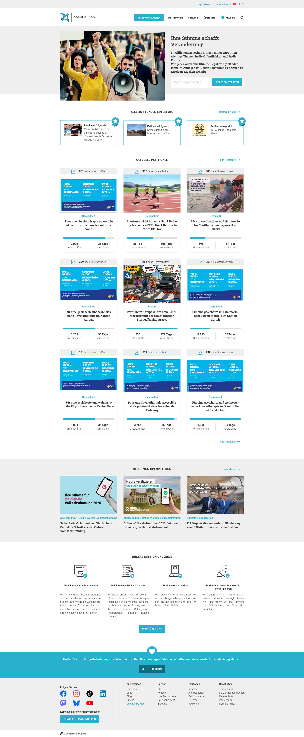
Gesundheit (88, 216)
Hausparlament (166, 700)
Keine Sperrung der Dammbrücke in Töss (159, 130)
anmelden (222, 4)
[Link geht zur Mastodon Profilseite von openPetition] (63, 702)
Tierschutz (215, 216)
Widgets (162, 692)
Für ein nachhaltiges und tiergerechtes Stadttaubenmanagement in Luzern (215, 225)
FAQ (160, 689)
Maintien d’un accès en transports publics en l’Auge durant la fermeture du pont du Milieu (98, 133)
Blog (129, 696)
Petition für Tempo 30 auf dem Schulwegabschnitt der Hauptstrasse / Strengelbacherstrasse (152, 315)
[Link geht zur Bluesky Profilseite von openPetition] (76, 702)
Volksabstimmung (107, 517)
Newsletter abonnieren (80, 719)
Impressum (225, 700)
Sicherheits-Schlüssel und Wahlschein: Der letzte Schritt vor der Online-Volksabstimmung (86, 527)
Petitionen (175, 17)
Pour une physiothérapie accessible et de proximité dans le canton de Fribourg (152, 406)
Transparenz (226, 689)
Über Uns (209, 17)
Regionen (193, 703)
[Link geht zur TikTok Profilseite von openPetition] (89, 693)
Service (193, 17)
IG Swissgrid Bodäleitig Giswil (223, 130)
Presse (130, 700)
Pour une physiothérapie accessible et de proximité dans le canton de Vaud (89, 225)
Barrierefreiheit (227, 703)
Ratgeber (193, 689)
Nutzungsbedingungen (232, 692)
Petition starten (148, 17)
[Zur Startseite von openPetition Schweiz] (77, 17)
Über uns (132, 689)
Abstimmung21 (69, 517)
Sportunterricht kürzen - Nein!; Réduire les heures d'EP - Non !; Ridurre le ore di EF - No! (152, 225)
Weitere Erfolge (228, 112)
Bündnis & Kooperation (200, 517)
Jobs (129, 692)
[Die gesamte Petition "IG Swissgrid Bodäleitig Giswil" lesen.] (199, 135)
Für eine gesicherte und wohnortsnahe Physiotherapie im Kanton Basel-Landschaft (215, 406)
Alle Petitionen (228, 159)
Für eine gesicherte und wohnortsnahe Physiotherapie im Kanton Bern (89, 404)
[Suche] (242, 17)
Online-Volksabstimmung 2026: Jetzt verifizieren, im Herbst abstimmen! (151, 525)
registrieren (204, 4)
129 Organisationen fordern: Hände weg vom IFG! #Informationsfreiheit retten (213, 525)
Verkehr (152, 306)
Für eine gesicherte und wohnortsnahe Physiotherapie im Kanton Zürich (215, 315)
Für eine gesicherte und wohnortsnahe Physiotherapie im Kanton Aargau (89, 315)
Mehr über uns (152, 628)
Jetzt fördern (152, 669)
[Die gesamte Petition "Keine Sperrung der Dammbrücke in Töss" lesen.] (136, 135)
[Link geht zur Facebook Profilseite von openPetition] (63, 693)
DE (238, 4)
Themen (193, 700)
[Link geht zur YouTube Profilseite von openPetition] (89, 702)
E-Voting (162, 703)
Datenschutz (226, 696)
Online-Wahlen (87, 517)
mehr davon (230, 469)
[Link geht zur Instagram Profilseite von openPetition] (76, 693)
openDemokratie (167, 696)
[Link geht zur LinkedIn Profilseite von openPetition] (103, 693)
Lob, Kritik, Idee (136, 703)
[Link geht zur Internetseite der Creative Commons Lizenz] (62, 733)
